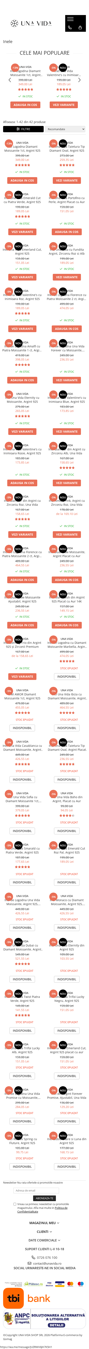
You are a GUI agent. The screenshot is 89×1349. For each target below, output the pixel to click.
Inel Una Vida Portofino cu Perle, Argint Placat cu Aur (67, 200)
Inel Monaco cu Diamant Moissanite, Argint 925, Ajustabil (67, 902)
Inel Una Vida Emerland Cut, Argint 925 (22, 251)
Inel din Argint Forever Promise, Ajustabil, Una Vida (66, 1096)
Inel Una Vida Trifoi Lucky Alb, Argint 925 (22, 1050)
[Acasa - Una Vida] (31, 23)
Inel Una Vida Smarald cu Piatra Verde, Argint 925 (22, 850)
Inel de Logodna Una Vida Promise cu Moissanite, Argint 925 (22, 1096)
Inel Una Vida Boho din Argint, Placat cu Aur (67, 799)
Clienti (43, 1232)
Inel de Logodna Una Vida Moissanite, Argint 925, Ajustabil (22, 902)
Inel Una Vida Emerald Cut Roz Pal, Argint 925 (67, 850)
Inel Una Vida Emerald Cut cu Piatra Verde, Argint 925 (22, 200)
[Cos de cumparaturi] (80, 27)
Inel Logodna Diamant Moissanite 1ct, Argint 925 (25, 73)
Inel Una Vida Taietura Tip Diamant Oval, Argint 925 (67, 148)
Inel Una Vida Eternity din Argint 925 (66, 947)
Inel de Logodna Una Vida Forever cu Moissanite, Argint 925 (66, 348)
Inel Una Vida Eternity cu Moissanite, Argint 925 (22, 400)
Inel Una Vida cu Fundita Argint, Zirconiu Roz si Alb (67, 251)
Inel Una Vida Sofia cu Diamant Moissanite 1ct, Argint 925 (22, 799)
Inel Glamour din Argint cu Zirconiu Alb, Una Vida (66, 451)
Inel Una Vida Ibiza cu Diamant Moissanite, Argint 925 (67, 696)
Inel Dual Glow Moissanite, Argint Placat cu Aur (66, 554)
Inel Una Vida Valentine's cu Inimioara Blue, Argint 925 (67, 400)
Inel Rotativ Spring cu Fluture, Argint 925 (22, 1141)
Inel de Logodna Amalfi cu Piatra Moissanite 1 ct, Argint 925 (22, 348)
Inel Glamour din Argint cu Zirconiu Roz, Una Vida (22, 503)
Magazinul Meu (43, 1223)
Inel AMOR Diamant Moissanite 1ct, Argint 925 (22, 696)
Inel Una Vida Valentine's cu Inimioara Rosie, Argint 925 (22, 451)
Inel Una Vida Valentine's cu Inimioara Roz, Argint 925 (63, 73)
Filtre (25, 129)
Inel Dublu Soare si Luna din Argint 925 (67, 1141)
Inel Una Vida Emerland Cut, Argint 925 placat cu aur (66, 1050)
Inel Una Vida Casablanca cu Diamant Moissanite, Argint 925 (22, 748)
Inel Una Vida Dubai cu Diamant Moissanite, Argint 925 (22, 947)
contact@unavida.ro (46, 1263)
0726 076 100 (46, 1257)
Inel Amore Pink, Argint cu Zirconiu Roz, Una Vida (67, 503)
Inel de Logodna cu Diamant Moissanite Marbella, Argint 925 (66, 645)
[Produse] (71, 20)
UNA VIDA (25, 67)
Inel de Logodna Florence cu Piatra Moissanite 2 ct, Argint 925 (67, 297)
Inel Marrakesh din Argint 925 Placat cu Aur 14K (67, 599)
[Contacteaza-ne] (70, 27)
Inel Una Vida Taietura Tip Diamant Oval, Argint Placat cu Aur (67, 748)
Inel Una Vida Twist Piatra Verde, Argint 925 (22, 999)
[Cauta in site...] (70, 36)
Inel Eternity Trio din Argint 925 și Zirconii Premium (22, 645)
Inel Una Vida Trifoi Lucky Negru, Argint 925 (66, 999)
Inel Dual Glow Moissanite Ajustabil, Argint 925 (22, 599)
